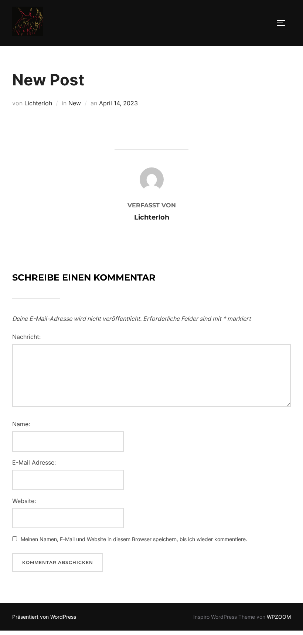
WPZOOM (279, 617)
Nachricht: (26, 336)
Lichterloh (38, 103)
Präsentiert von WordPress (44, 617)
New (74, 103)
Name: (21, 424)
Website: (24, 501)
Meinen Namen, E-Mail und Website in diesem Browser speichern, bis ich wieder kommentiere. (134, 539)
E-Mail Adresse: (34, 462)
